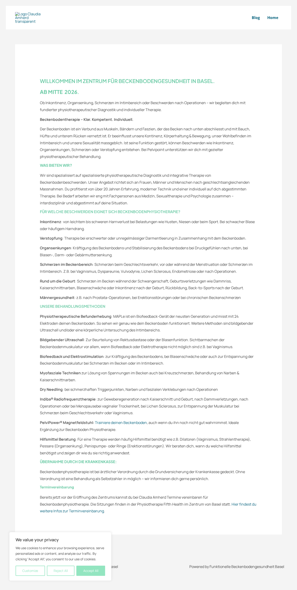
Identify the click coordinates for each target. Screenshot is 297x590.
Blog (256, 17)
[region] (60, 556)
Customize (30, 570)
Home (272, 17)
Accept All (90, 570)
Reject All (61, 570)
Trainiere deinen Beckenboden (121, 422)
